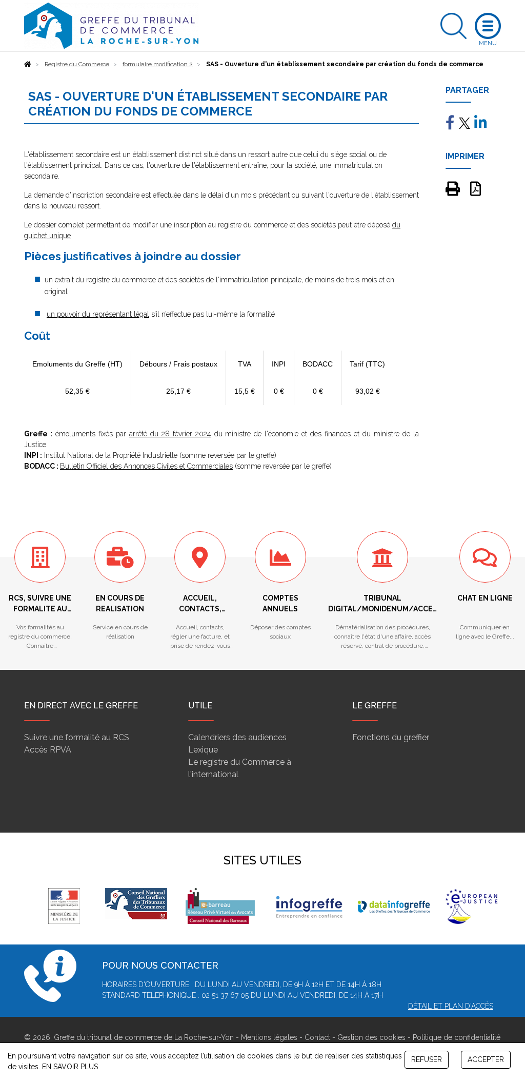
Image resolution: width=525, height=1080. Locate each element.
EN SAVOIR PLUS (70, 1067)
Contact (317, 1037)
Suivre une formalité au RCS (76, 737)
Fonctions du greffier (390, 737)
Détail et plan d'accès (450, 1006)
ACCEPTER (486, 1059)
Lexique (203, 750)
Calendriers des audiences (237, 737)
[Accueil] (27, 64)
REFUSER (426, 1059)
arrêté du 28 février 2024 (170, 434)
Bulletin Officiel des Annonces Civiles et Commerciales (146, 466)
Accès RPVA (47, 750)
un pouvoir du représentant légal (98, 314)
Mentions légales (269, 1037)
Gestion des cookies (371, 1037)
